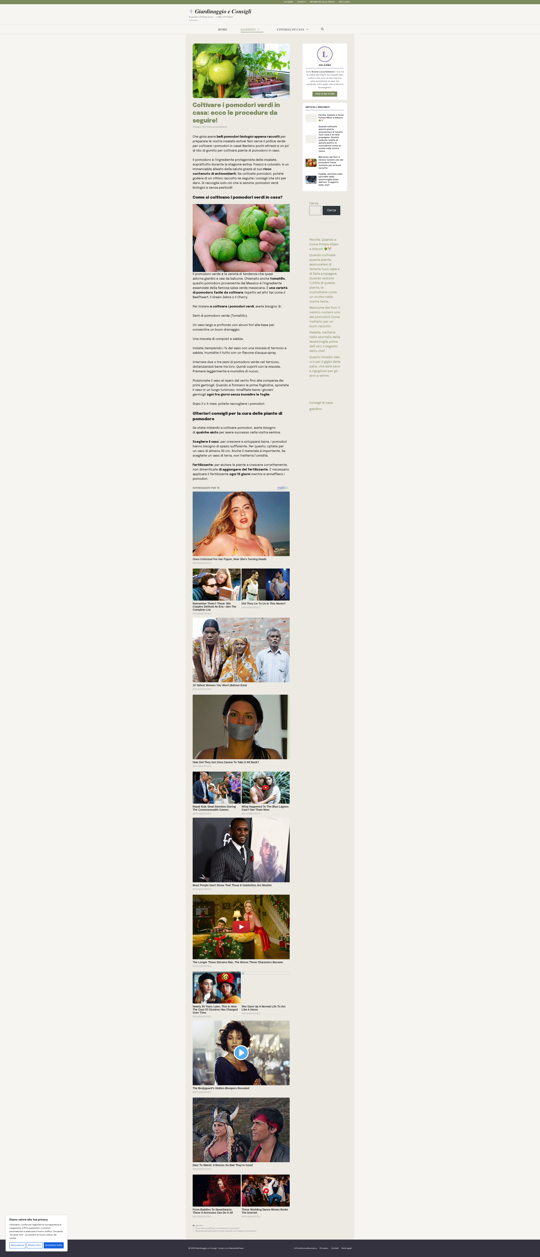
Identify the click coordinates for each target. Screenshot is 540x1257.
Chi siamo (288, 2)
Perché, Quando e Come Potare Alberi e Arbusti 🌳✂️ (323, 244)
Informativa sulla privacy (322, 2)
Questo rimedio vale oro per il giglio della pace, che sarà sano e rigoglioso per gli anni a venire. (324, 366)
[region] (37, 1233)
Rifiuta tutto (34, 1245)
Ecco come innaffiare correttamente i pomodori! (218, 1228)
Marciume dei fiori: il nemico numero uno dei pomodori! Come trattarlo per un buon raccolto (324, 317)
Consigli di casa (290, 29)
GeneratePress (236, 1248)
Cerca (313, 203)
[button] (322, 29)
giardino (248, 29)
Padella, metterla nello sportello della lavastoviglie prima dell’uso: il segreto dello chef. (324, 342)
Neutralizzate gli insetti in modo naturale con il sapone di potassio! (226, 1231)
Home (222, 29)
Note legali (344, 2)
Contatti (301, 2)
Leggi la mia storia (325, 94)
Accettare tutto (53, 1245)
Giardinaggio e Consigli (223, 11)
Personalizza (17, 1245)
